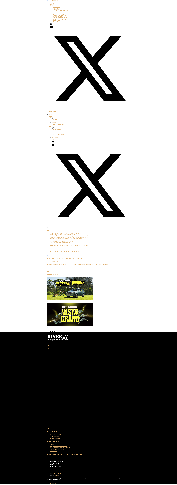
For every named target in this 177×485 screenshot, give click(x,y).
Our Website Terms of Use (57, 449)
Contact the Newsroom (60, 10)
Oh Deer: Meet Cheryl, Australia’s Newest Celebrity (61, 241)
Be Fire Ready (56, 20)
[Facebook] (51, 28)
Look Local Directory (59, 15)
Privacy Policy (53, 444)
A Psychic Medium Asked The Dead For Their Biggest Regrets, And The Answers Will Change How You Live (74, 236)
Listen (52, 3)
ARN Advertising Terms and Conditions (60, 447)
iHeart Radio (53, 483)
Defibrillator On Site (59, 19)
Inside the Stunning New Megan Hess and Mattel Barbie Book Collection (66, 238)
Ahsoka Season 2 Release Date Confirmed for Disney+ (62, 234)
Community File (58, 16)
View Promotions (52, 275)
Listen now (50, 111)
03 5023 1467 (57, 475)
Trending (56, 9)
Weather (55, 8)
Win (51, 12)
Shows (52, 4)
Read (51, 6)
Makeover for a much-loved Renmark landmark (60, 244)
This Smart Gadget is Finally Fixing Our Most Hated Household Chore (65, 233)
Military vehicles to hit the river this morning (60, 242)
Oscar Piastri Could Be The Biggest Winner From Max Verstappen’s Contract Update (69, 237)
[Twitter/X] (90, 108)
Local (52, 13)
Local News (56, 7)
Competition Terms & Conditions (58, 446)
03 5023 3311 (57, 473)
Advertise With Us (58, 14)
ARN (51, 482)
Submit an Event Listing (60, 18)
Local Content (53, 451)
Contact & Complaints (55, 435)
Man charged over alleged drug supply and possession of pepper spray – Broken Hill (69, 245)
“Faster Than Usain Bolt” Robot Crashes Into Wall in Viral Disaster (64, 240)
